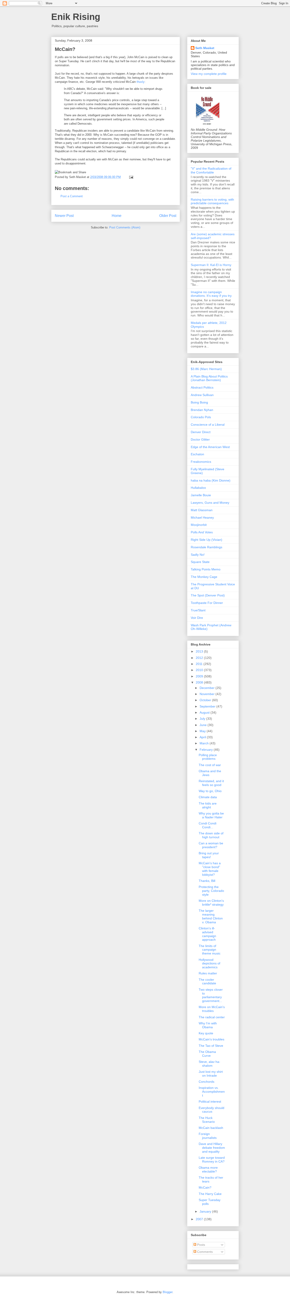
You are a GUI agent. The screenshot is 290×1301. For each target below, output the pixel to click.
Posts (200, 1244)
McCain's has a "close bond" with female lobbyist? (210, 868)
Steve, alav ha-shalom (209, 1063)
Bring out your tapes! (209, 855)
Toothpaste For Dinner (207, 603)
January (206, 1211)
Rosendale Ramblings (206, 547)
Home (116, 216)
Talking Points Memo (205, 569)
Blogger (167, 1292)
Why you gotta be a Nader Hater (211, 815)
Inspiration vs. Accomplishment (212, 1091)
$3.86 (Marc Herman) (206, 369)
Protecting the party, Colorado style (211, 890)
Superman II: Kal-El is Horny (211, 265)
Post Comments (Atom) (124, 227)
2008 (200, 682)
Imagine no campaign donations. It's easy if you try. (211, 294)
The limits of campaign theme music (209, 949)
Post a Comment (71, 196)
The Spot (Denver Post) (208, 595)
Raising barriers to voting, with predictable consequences (212, 201)
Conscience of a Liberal (208, 424)
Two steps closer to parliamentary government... (211, 995)
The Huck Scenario (207, 1119)
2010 (200, 670)
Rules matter (208, 973)
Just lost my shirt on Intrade (211, 1073)
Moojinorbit (199, 525)
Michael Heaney (202, 517)
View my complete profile (209, 74)
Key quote (206, 1033)
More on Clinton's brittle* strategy (211, 902)
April (203, 737)
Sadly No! (198, 554)
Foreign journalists (208, 1136)
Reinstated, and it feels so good (211, 783)
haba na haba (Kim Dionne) (210, 480)
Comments (204, 1252)
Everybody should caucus (211, 1109)
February (207, 749)
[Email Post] (130, 177)
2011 (199, 664)
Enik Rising (75, 17)
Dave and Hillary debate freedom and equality (212, 1147)
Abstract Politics (202, 387)
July (203, 718)
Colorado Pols (201, 417)
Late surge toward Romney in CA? (212, 1159)
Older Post (167, 216)
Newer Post (64, 216)
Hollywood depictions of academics (209, 963)
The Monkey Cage (204, 577)
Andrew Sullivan (202, 395)
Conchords (206, 1081)
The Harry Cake (210, 1194)
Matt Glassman (202, 510)
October (206, 700)
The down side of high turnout (211, 835)
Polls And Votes (202, 532)
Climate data (208, 797)
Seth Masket (204, 48)
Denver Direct (200, 432)
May (203, 731)
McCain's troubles (211, 1039)
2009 (200, 676)
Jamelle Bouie (201, 495)
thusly (141, 81)
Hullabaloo (198, 487)
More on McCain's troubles (212, 1009)
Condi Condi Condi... (207, 825)
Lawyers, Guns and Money (210, 502)
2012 (200, 658)
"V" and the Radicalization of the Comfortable (211, 170)
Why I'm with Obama (208, 1025)
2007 (200, 1219)
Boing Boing (199, 402)
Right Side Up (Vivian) (206, 539)
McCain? (65, 49)
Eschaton (197, 454)
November (207, 694)
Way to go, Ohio (210, 791)
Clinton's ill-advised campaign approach (207, 933)
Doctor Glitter (200, 439)
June (204, 725)
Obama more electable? (208, 1169)
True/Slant (198, 610)
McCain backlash (211, 1128)
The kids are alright (208, 805)
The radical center (212, 1017)
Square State (200, 562)
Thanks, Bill (207, 881)
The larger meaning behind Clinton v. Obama (211, 916)
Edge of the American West (210, 447)
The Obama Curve (207, 1053)
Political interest (210, 1101)
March (205, 743)
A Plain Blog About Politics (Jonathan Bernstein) (209, 378)
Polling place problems (208, 757)
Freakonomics (201, 461)
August (205, 712)
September (208, 706)
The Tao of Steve (211, 1045)
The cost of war (210, 765)
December (207, 688)
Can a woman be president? (211, 845)
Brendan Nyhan (202, 410)
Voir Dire (197, 618)
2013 (200, 651)
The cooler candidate (207, 981)
